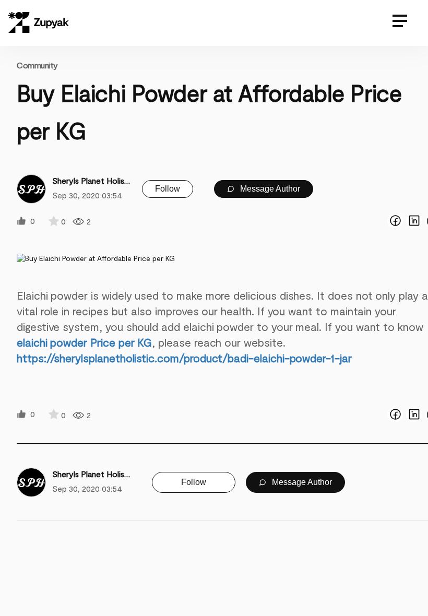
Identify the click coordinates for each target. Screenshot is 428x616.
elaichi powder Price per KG (84, 342)
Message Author (269, 188)
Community (37, 65)
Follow (167, 188)
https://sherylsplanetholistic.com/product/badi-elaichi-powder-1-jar (184, 357)
